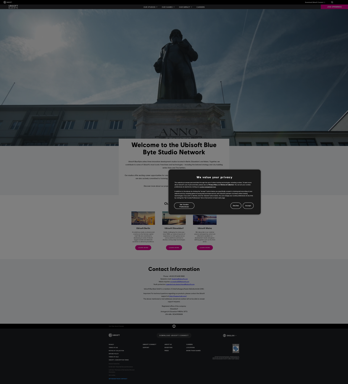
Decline (236, 206)
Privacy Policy (213, 184)
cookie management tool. (207, 187)
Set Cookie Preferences (184, 206)
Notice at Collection (227, 184)
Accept (248, 206)
